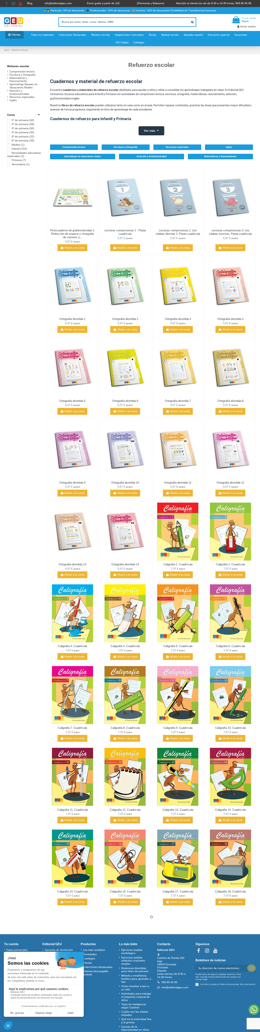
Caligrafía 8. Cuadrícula (125, 727)
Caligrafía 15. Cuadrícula (72, 891)
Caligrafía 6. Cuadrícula (230, 646)
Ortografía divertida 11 (177, 482)
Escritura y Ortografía (125, 147)
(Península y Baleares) (151, 3)
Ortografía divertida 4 (230, 318)
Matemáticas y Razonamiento (220, 156)
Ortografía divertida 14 (125, 564)
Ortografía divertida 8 (230, 400)
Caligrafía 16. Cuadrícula (125, 891)
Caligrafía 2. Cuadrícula (230, 564)
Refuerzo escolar (18, 66)
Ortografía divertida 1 (72, 318)
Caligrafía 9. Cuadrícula (177, 727)
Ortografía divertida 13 (72, 564)
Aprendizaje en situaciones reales (82, 156)
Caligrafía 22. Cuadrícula (230, 973)
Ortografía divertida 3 (178, 318)
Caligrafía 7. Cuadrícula (72, 727)
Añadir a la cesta (74, 247)
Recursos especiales (177, 147)
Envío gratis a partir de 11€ (103, 3)
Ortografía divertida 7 (178, 400)
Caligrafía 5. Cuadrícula (177, 646)
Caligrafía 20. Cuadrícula (125, 973)
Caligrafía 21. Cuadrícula (178, 973)
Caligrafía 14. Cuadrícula (230, 809)
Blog (30, 3)
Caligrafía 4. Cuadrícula (125, 646)
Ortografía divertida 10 (125, 482)
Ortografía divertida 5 (72, 400)
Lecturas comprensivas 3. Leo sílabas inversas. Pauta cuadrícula (230, 232)
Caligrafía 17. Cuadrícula (178, 891)
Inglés (13, 100)
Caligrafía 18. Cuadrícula (230, 891)
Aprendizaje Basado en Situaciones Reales (23, 86)
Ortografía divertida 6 (125, 400)
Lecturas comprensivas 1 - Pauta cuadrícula (125, 232)
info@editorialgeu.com (59, 3)
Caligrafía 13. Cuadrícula (178, 809)
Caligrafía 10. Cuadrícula (230, 727)
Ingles (229, 147)
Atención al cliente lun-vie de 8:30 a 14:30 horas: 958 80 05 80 (214, 3)
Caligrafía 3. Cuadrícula (72, 646)
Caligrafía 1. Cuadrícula (177, 564)
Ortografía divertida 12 (230, 482)
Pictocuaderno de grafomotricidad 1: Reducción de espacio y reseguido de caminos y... (72, 234)
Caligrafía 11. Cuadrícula (72, 809)
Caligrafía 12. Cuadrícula (125, 809)
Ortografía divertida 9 (72, 482)
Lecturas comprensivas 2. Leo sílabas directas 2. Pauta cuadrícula (178, 232)
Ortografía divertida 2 (125, 318)
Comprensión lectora (73, 147)
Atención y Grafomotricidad (151, 156)
